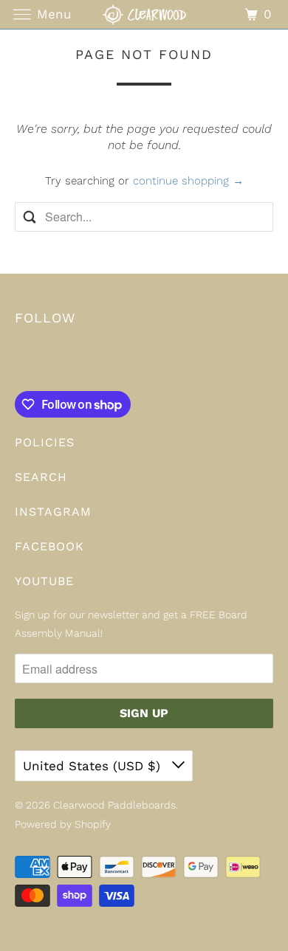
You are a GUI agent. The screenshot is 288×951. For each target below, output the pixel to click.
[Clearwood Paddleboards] (144, 14)
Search (41, 477)
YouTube (44, 581)
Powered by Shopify (63, 824)
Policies (45, 442)
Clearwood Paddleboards (114, 805)
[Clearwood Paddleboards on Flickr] (18, 361)
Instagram (53, 512)
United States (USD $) (94, 765)
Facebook (49, 546)
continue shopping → (188, 180)
